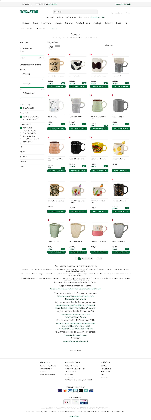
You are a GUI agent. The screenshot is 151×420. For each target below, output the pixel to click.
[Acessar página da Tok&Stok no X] (82, 354)
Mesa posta (68, 23)
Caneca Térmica (88, 296)
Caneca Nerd (75, 326)
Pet (125, 23)
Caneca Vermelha (80, 317)
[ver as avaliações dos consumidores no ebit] (67, 401)
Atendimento (119, 4)
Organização (97, 23)
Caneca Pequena (81, 335)
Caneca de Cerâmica (77, 305)
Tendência (23, 157)
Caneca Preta (76, 314)
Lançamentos (51, 17)
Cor (21, 147)
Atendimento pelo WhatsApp (48, 366)
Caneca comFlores (89, 323)
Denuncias (43, 371)
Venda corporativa (71, 17)
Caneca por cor (55, 289)
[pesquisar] (96, 12)
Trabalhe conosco (106, 368)
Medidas (22, 69)
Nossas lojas (127, 4)
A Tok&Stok (104, 366)
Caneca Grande (69, 335)
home (22, 29)
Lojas (102, 374)
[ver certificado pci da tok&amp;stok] (84, 401)
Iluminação (108, 23)
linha (22, 166)
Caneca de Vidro (90, 305)
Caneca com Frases (62, 323)
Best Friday (104, 377)
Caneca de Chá (81, 299)
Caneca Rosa (85, 314)
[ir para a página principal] (29, 11)
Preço (22, 51)
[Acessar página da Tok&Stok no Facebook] (68, 354)
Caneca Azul (69, 317)
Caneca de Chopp (63, 296)
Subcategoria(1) (25, 124)
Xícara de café (73, 341)
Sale (103, 17)
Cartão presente (84, 17)
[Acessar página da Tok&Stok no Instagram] (73, 354)
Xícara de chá (83, 341)
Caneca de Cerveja (76, 296)
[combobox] (122, 45)
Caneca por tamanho (94, 289)
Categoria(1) (24, 113)
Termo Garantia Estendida (47, 374)
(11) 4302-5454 (52, 4)
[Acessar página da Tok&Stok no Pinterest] (78, 354)
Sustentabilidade (105, 371)
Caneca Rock (89, 329)
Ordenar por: (108, 45)
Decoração (58, 23)
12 (98, 258)
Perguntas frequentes (46, 368)
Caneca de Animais (76, 323)
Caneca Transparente (89, 308)
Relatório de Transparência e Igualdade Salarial (78, 380)
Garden (118, 23)
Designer (23, 161)
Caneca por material (67, 289)
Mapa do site (68, 377)
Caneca (54, 29)
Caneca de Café (70, 299)
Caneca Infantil (85, 326)
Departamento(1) (25, 104)
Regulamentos (69, 374)
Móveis (35, 23)
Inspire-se (60, 17)
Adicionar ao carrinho (56, 86)
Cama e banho (46, 23)
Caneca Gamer (79, 329)
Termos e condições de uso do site (75, 368)
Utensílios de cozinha (83, 23)
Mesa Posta (30, 29)
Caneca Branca (66, 314)
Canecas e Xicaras (43, 29)
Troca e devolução (70, 371)
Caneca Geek (65, 326)
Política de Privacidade (71, 366)
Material (22, 152)
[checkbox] (21, 108)
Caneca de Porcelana (62, 305)
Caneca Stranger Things (65, 329)
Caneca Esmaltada (61, 308)
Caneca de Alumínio (74, 308)
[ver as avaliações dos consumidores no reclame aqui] (75, 401)
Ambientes (26, 23)
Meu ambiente (95, 17)
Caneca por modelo (80, 289)
